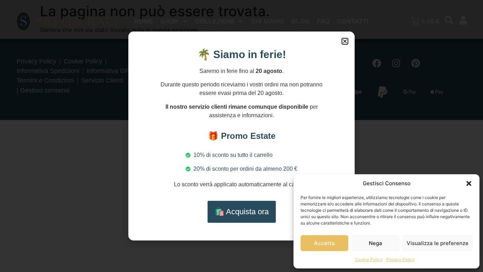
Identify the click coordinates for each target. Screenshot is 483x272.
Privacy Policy (400, 259)
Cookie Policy (369, 259)
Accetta (324, 243)
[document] (241, 136)
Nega (375, 243)
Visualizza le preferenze (438, 243)
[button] (468, 183)
